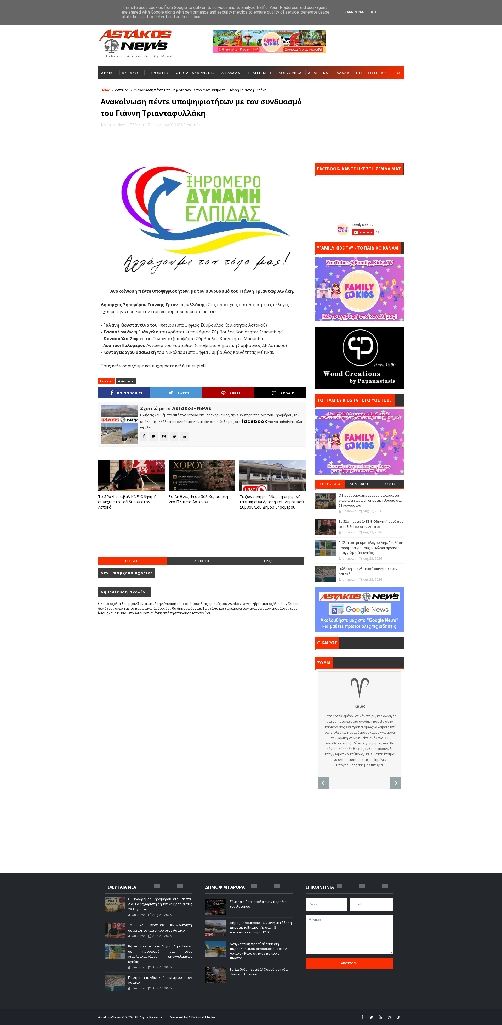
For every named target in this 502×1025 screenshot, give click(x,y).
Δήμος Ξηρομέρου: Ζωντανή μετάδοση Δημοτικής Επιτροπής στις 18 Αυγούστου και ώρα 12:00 (261, 927)
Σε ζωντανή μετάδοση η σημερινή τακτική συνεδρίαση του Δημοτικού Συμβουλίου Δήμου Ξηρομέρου (271, 502)
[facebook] (362, 1017)
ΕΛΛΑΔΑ (342, 72)
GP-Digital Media (307, 1017)
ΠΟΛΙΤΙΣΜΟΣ (259, 72)
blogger (132, 561)
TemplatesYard (254, 1017)
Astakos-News (110, 1017)
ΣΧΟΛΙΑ (389, 484)
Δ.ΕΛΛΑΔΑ (230, 72)
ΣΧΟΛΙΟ (288, 393)
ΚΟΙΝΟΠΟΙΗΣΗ (130, 393)
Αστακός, (194, 124)
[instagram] (389, 1017)
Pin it (235, 393)
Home (105, 89)
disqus (269, 561)
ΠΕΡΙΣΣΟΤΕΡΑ (370, 72)
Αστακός (121, 89)
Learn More (353, 12)
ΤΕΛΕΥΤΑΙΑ (330, 484)
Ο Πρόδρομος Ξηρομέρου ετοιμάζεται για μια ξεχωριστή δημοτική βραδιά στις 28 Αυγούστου (370, 500)
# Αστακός (126, 381)
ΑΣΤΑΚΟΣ (131, 72)
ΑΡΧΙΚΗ (108, 72)
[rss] (399, 1017)
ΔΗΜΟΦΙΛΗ (359, 484)
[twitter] (371, 1017)
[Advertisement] (202, 538)
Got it (375, 12)
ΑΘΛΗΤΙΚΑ (318, 72)
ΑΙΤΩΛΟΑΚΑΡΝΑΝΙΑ (195, 72)
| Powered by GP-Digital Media (190, 1017)
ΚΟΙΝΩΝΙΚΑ (290, 72)
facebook (201, 561)
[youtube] (380, 1017)
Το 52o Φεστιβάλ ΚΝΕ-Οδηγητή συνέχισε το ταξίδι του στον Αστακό (127, 502)
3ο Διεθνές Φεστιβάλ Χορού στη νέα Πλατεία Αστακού (198, 499)
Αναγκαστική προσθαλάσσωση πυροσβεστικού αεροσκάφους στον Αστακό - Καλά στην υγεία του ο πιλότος (258, 951)
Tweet (183, 393)
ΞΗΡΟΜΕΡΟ (158, 72)
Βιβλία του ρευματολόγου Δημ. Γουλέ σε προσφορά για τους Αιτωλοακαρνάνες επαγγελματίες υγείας (371, 547)
